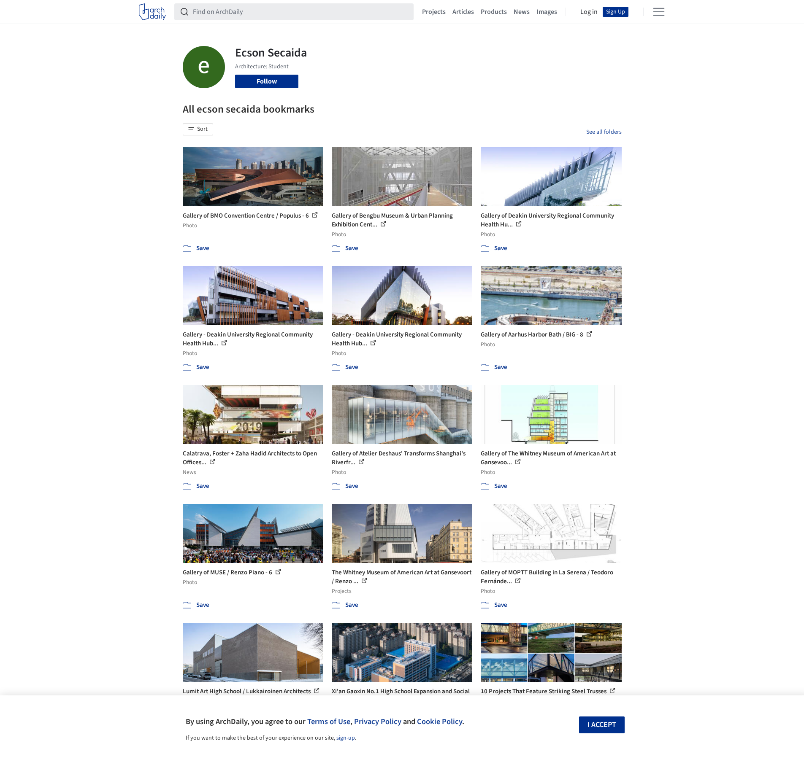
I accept (601, 724)
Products (494, 11)
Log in (589, 11)
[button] (198, 129)
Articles (463, 11)
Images (546, 11)
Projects (434, 11)
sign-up (345, 738)
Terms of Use (328, 721)
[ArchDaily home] (152, 11)
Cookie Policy (439, 721)
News (522, 11)
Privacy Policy (377, 721)
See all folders (604, 132)
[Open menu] (659, 12)
